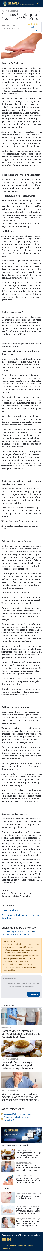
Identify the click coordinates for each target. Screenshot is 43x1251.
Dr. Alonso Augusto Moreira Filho (16, 931)
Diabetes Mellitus (9, 910)
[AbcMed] (18, 3)
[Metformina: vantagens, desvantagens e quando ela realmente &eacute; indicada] (8, 1179)
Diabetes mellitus (9, 11)
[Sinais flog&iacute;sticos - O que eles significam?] (8, 1197)
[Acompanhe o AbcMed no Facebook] (4, 1239)
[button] (38, 3)
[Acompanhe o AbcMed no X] (9, 1239)
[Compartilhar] (40, 11)
